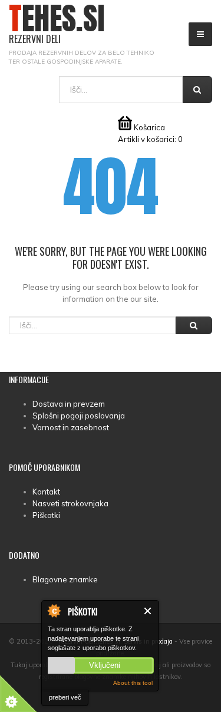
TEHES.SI (57, 24)
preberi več (65, 697)
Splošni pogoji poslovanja (78, 415)
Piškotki (46, 515)
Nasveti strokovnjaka (70, 503)
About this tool (133, 683)
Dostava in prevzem (68, 403)
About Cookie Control (53, 611)
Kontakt (46, 491)
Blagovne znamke (65, 579)
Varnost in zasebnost (70, 427)
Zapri (148, 611)
